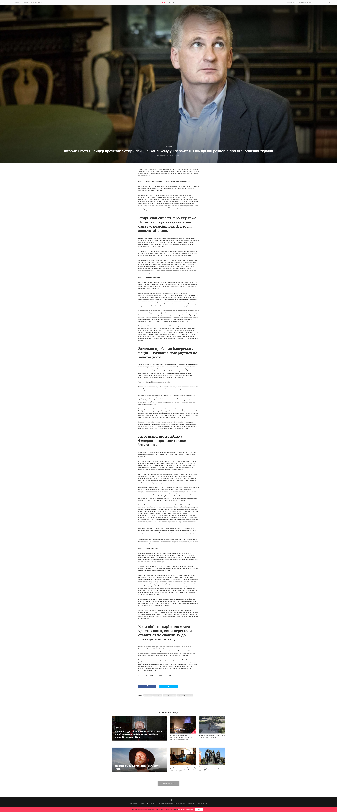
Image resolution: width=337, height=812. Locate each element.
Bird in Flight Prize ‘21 (36, 2)
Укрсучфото (191, 803)
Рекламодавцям (151, 803)
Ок (199, 809)
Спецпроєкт (24, 2)
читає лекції (195, 171)
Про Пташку (133, 803)
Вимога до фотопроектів (166, 803)
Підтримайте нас (291, 2)
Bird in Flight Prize (180, 803)
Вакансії (142, 803)
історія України (157, 695)
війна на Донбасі (148, 695)
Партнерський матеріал (305, 2)
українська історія (188, 695)
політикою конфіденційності (185, 809)
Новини (17, 2)
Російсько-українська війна (169, 695)
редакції (185, 807)
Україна (180, 695)
